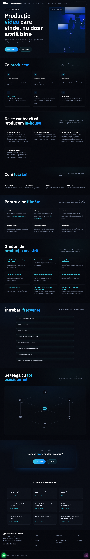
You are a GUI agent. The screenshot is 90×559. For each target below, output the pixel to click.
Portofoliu (37, 540)
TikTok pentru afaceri (13, 287)
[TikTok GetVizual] (14, 544)
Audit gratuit (79, 540)
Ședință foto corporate (14, 274)
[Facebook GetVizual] (4, 544)
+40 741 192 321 (59, 538)
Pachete (44, 3)
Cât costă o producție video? (25, 354)
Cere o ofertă (10, 49)
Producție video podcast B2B (43, 260)
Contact (65, 3)
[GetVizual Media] (13, 3)
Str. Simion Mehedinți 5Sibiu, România (61, 541)
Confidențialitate (61, 553)
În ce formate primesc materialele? (27, 342)
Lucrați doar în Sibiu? (23, 330)
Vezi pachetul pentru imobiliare (19, 216)
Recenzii (54, 3)
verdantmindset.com (22, 555)
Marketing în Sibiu (39, 538)
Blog (49, 3)
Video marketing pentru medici (71, 274)
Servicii (37, 3)
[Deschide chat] (86, 555)
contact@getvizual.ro (60, 535)
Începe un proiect (81, 3)
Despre (59, 3)
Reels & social (11, 96)
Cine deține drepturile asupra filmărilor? (28, 348)
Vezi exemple (25, 49)
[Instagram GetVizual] (7, 544)
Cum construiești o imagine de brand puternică (43, 288)
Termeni (76, 553)
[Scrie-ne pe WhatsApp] (4, 555)
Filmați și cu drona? (23, 324)
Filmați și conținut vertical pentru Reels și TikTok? (30, 360)
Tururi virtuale (31, 3)
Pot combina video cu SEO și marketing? (28, 336)
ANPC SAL (81, 553)
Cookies (70, 553)
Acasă (24, 3)
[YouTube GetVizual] (11, 544)
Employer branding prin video (43, 274)
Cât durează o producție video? (26, 318)
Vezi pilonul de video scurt (21, 102)
